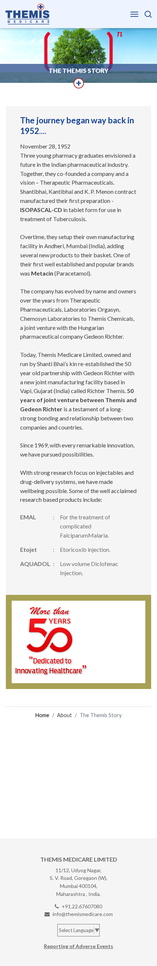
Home (42, 715)
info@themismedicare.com (83, 914)
